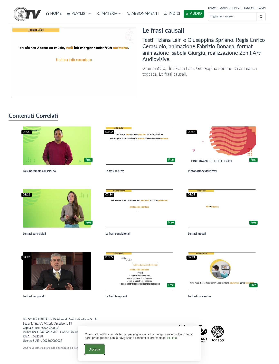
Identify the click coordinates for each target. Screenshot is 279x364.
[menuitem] (54, 14)
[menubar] (124, 14)
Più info (172, 337)
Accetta (94, 349)
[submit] (261, 17)
